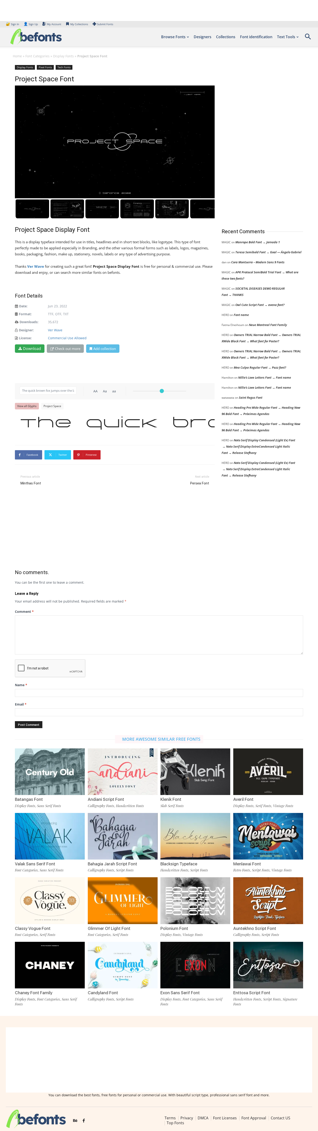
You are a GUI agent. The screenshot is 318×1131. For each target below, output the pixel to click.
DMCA (203, 1118)
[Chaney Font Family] (50, 965)
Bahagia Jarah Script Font (112, 863)
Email (21, 704)
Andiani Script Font (106, 799)
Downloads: (29, 322)
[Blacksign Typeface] (195, 836)
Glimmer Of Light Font (109, 928)
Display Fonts (63, 56)
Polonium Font (174, 928)
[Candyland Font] (123, 965)
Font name (241, 315)
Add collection (104, 348)
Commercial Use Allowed (67, 338)
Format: (25, 314)
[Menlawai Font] (268, 836)
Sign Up (31, 24)
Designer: (26, 330)
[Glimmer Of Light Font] (123, 900)
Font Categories (37, 56)
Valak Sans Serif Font (35, 863)
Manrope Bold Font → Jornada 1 (257, 242)
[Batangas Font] (50, 771)
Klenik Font (170, 799)
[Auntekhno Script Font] (268, 900)
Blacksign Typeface (178, 863)
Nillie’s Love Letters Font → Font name (264, 377)
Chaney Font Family (33, 992)
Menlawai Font (247, 863)
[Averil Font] (268, 771)
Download (32, 348)
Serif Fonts (263, 805)
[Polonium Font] (195, 900)
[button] (307, 38)
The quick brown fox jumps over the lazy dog (117, 423)
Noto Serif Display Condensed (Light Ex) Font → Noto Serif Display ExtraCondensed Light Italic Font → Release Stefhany (258, 446)
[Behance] (75, 1120)
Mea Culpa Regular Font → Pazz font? (260, 367)
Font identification (256, 36)
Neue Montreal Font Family (268, 325)
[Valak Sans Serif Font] (50, 836)
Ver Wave (55, 330)
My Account (54, 24)
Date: (23, 306)
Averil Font (243, 799)
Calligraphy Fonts (101, 805)
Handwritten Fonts (130, 805)
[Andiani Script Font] (123, 771)
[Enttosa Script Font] (268, 965)
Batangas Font (29, 799)
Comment (24, 611)
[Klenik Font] (195, 771)
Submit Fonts (105, 24)
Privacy (186, 1118)
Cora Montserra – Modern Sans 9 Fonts (257, 262)
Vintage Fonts (283, 805)
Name (21, 685)
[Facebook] (84, 1120)
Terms (170, 1118)
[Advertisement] (256, 142)
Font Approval (253, 1118)
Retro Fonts (241, 870)
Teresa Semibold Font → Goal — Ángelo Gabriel (268, 252)
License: (25, 338)
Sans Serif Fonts (49, 805)
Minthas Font (30, 483)
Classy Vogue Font (33, 928)
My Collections (79, 24)
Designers (202, 36)
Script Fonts (125, 870)
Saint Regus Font (250, 397)
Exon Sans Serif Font (180, 992)
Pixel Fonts (45, 67)
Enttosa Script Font (251, 992)
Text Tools (286, 36)
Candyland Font (103, 992)
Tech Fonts (64, 67)
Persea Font (199, 483)
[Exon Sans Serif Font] (195, 965)
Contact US (280, 1118)
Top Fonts (175, 1123)
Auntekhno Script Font (254, 928)
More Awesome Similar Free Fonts (161, 739)
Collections (225, 36)
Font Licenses (225, 1118)
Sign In (13, 24)
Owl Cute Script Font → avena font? (259, 305)
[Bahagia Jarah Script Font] (123, 836)
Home (17, 56)
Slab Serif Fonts (172, 805)
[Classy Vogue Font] (50, 900)
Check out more (67, 348)
